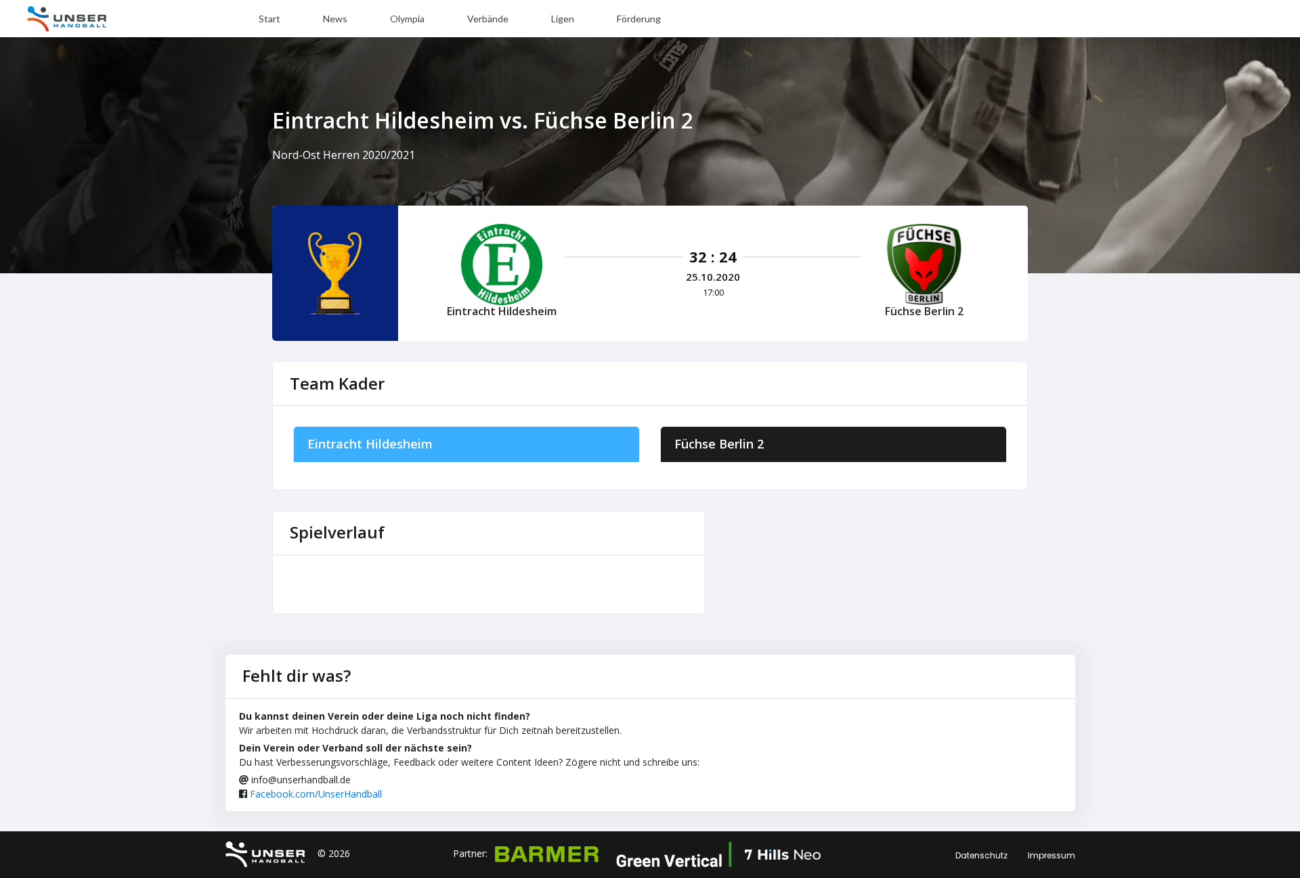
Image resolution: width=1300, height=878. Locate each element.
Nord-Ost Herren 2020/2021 (343, 154)
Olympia (407, 18)
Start (269, 18)
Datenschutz (981, 855)
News (335, 18)
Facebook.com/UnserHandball (316, 793)
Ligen (562, 18)
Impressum (1051, 855)
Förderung (639, 18)
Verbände (487, 18)
